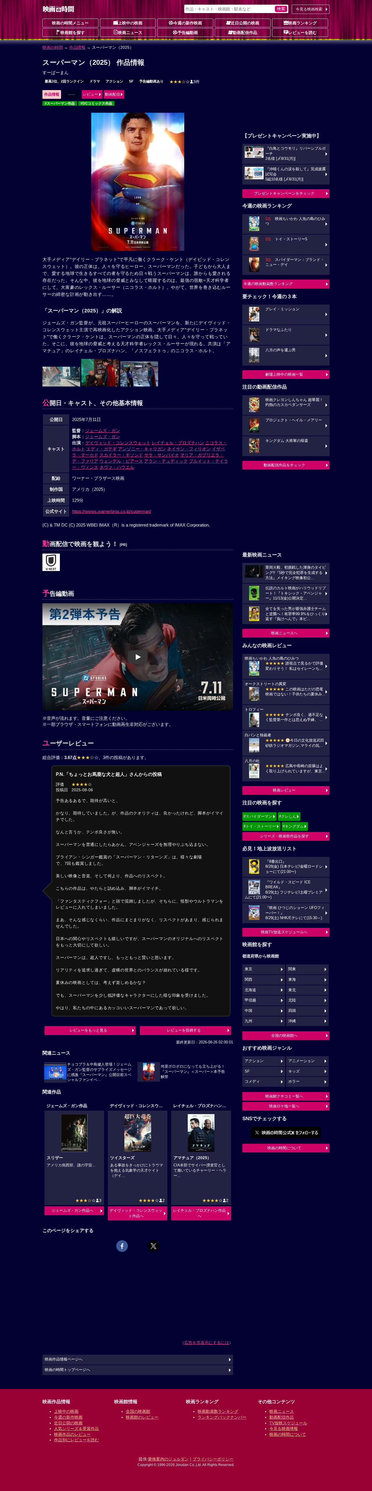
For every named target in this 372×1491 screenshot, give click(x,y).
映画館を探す (72, 32)
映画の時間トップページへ (67, 1370)
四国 (292, 1011)
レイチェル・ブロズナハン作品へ (199, 1213)
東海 (292, 980)
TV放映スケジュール (288, 1423)
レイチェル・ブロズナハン (178, 442)
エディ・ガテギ (101, 448)
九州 (248, 1021)
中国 (248, 1011)
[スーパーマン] (51, 563)
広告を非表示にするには (206, 1342)
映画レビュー (284, 790)
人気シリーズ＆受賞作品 (76, 1428)
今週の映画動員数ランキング (268, 284)
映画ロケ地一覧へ (284, 1106)
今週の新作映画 (188, 23)
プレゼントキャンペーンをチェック (284, 193)
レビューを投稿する (184, 1030)
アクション (114, 81)
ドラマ (95, 81)
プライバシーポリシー (213, 1459)
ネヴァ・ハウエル (116, 467)
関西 (248, 980)
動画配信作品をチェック (284, 465)
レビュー (90, 94)
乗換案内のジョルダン (168, 1459)
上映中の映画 (130, 23)
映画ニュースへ (284, 633)
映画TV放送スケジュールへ (284, 932)
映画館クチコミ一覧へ (284, 1096)
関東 (292, 969)
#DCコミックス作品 (96, 103)
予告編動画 (188, 32)
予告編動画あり (151, 81)
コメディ (252, 1082)
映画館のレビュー (142, 1417)
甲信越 (250, 1000)
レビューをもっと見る (88, 1030)
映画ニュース (130, 32)
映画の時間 (52, 47)
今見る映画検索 (309, 9)
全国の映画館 (138, 1411)
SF (131, 81)
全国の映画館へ (284, 1035)
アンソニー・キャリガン (142, 448)
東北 (292, 990)
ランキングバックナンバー (222, 1417)
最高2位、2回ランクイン (64, 81)
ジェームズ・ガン (102, 430)
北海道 (250, 990)
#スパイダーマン (258, 816)
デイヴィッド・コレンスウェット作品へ (136, 1213)
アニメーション (301, 1061)
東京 (248, 969)
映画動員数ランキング (218, 1411)
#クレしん (287, 816)
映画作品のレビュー (72, 1434)
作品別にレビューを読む (76, 1440)
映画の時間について (284, 1148)
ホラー (294, 1082)
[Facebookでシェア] (122, 1246)
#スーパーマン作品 (60, 103)
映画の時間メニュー (70, 23)
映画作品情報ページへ (64, 1359)
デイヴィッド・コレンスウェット (118, 442)
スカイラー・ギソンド (121, 454)
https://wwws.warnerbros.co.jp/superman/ (111, 511)
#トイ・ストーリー (260, 826)
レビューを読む (302, 32)
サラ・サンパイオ (161, 454)
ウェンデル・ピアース (121, 461)
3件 (184, 81)
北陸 (292, 1000)
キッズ (294, 1071)
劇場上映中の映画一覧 (284, 374)
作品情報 (77, 47)
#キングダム (293, 826)
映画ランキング (302, 23)
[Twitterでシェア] (153, 1246)
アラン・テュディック (166, 461)
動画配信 (112, 94)
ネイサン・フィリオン (189, 448)
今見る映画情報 (283, 1428)
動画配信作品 (245, 32)
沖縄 (292, 1021)
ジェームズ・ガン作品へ (72, 1210)
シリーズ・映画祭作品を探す (284, 836)
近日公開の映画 (245, 23)
